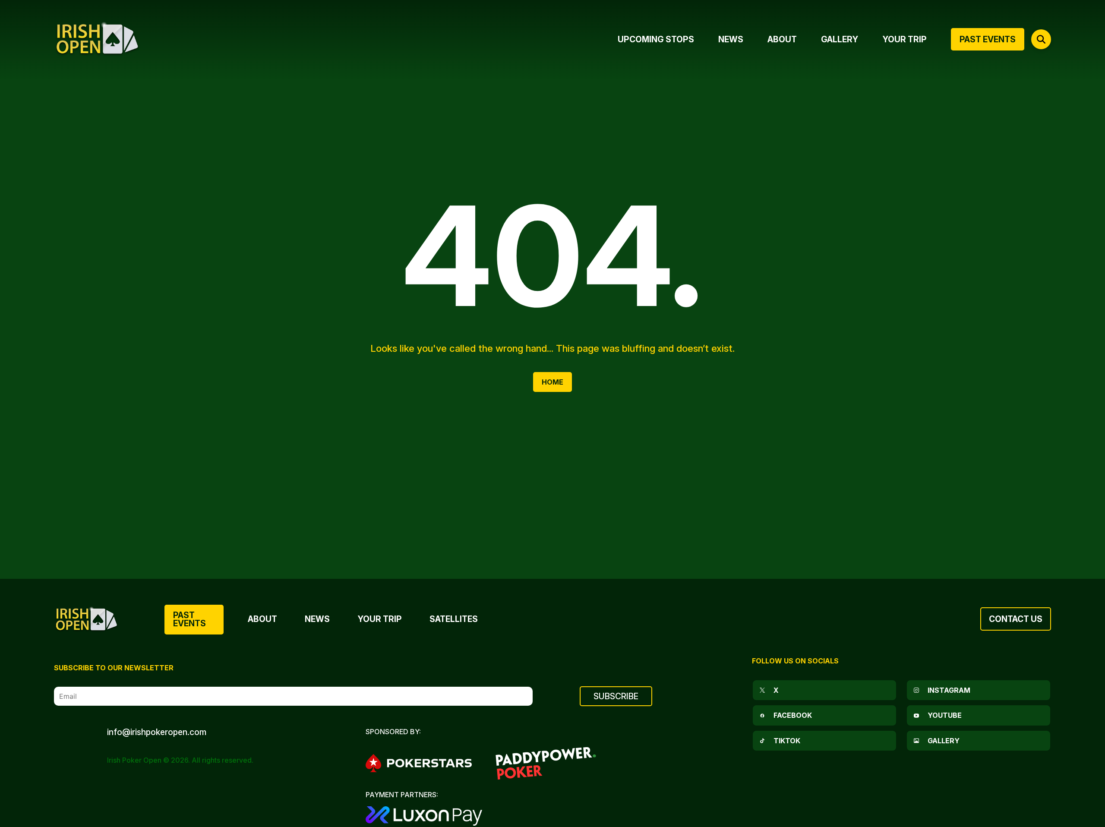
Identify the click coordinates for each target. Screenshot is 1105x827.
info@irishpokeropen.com (156, 732)
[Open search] (1041, 39)
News (317, 619)
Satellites (453, 619)
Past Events (189, 619)
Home (552, 382)
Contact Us (1015, 619)
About (262, 619)
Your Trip (379, 619)
